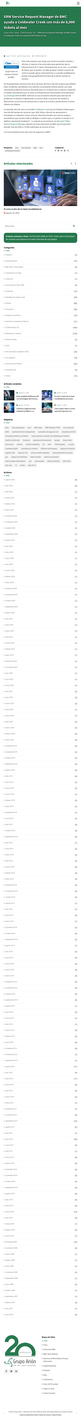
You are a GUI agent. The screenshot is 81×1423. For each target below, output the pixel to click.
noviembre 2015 (11, 891)
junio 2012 (9, 1079)
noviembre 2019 (11, 752)
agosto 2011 (10, 1127)
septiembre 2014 (11, 939)
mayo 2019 (9, 788)
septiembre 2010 (11, 1188)
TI (16, 465)
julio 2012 (9, 1073)
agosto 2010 (10, 1194)
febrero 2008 (10, 1290)
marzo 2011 (9, 1157)
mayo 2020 (9, 716)
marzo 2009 (9, 1254)
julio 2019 (9, 776)
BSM (35, 148)
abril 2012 (9, 1091)
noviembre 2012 (11, 1054)
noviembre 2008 (11, 1272)
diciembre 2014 (11, 927)
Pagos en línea (48, 1389)
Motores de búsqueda (49, 449)
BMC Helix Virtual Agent (14, 267)
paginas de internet (67, 449)
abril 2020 (9, 722)
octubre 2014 (10, 933)
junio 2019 (9, 782)
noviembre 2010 (11, 1175)
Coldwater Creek (43, 109)
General (8, 303)
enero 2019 (9, 806)
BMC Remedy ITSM (52, 428)
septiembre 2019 (11, 764)
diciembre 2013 (11, 982)
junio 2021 (9, 697)
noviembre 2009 (11, 1248)
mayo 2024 (9, 558)
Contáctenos (48, 1380)
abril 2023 (9, 637)
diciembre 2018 (11, 812)
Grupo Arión (67, 440)
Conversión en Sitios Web (14, 285)
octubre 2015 (10, 897)
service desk (39, 461)
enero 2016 (9, 879)
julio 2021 (9, 691)
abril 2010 (9, 1218)
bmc (17, 148)
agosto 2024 (10, 540)
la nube (71, 444)
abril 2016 (9, 861)
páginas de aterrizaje (19, 457)
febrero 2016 (10, 873)
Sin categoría (10, 358)
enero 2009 (9, 1266)
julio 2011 (9, 1133)
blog (7, 428)
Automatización (11, 261)
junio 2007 (9, 1315)
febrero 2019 (10, 800)
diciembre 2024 (11, 516)
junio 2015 (9, 915)
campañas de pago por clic (48, 432)
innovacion (9, 444)
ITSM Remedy (60, 444)
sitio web (8, 465)
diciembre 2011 (11, 1109)
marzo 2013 (9, 1030)
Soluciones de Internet (13, 364)
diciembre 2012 (11, 1048)
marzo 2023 (9, 643)
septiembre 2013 (11, 1000)
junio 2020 (9, 710)
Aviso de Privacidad (50, 1384)
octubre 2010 (10, 1181)
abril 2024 (9, 564)
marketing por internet (12, 151)
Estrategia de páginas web (15, 297)
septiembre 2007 (11, 1296)
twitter (22, 465)
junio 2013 (9, 1012)
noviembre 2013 (11, 988)
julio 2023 (9, 619)
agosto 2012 (10, 1067)
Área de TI (32, 465)
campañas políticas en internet (16, 436)
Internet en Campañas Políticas (17, 321)
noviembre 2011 (11, 1115)
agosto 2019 (10, 770)
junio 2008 (9, 1284)
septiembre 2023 (11, 607)
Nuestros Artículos (45, 1415)
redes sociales (35, 457)
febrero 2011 (10, 1163)
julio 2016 (9, 843)
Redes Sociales (11, 340)
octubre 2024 (10, 528)
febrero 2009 (10, 1260)
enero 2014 (9, 976)
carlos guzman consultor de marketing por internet (50, 436)
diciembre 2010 (11, 1169)
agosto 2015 (10, 903)
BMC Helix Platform (50, 1354)
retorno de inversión (51, 457)
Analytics (8, 255)
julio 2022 (9, 673)
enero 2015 (9, 921)
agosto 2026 (10, 480)
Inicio (45, 1345)
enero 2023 (9, 655)
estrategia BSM (13, 96)
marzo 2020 (9, 728)
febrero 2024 (10, 577)
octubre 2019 (10, 758)
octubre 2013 (10, 994)
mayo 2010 (9, 1212)
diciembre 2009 (11, 1242)
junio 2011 (9, 1139)
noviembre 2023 (11, 595)
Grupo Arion (26, 56)
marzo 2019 (9, 794)
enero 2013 (9, 1042)
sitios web (66, 461)
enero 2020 (9, 740)
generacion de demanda (42, 440)
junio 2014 (9, 958)
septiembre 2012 (11, 1060)
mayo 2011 (9, 1145)
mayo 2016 (9, 855)
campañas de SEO (68, 432)
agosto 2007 (10, 1302)
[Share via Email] (68, 151)
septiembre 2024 (11, 534)
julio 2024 (9, 546)
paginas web (10, 453)
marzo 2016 (9, 867)
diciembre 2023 (11, 589)
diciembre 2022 (11, 661)
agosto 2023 (10, 613)
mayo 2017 (9, 818)
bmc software (25, 148)
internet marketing (32, 444)
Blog (45, 1375)
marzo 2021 (9, 703)
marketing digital (11, 449)
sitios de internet (53, 461)
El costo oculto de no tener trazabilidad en (23, 209)
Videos (7, 376)
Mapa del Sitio (56, 1415)
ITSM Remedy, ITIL (41, 56)
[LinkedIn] (62, 151)
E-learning (9, 291)
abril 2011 (9, 1151)
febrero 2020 (10, 734)
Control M (9, 279)
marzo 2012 (9, 1097)
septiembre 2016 (11, 837)
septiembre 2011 (11, 1121)
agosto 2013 (10, 1006)
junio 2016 (9, 849)
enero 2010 (9, 1236)
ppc (6, 457)
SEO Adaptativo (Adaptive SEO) (17, 352)
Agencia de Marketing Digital (29, 1415)
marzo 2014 (9, 970)
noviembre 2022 (11, 667)
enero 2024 (9, 582)
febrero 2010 (10, 1230)
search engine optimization (15, 461)
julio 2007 (9, 1309)
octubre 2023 (10, 601)
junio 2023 (9, 625)
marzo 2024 (9, 570)
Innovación (9, 309)
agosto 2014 (10, 946)
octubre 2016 (10, 831)
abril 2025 (9, 492)
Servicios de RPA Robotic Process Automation (55, 1360)
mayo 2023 (9, 631)
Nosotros (46, 1370)
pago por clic (23, 453)
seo (30, 461)
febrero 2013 (10, 1036)
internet (19, 444)
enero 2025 (9, 510)
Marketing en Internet (13, 333)
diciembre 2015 (11, 885)
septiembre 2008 (11, 1278)
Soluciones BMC (49, 1349)
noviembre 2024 (11, 522)
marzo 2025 (9, 498)
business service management (23, 432)
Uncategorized (10, 370)
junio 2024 (9, 552)
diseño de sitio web (12, 440)
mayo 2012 (9, 1085)
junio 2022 (9, 679)
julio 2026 (9, 486)
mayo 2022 (9, 685)
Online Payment (49, 1393)
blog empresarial (18, 428)
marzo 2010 (9, 1224)
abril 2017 (9, 824)
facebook (26, 440)
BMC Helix (38, 428)
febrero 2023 (10, 649)
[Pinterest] (65, 151)
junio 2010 (9, 1206)
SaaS (7, 346)
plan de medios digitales (40, 453)
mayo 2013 (9, 1018)
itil (44, 444)
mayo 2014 (9, 964)
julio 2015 (9, 909)
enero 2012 (9, 1103)
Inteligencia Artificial (12, 315)
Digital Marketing (49, 1366)
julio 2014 (9, 952)
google (57, 440)
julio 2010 (9, 1200)
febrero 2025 (10, 504)
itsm (41, 148)
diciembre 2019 (11, 746)
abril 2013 (9, 1024)
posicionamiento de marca (62, 453)
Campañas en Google (13, 273)
